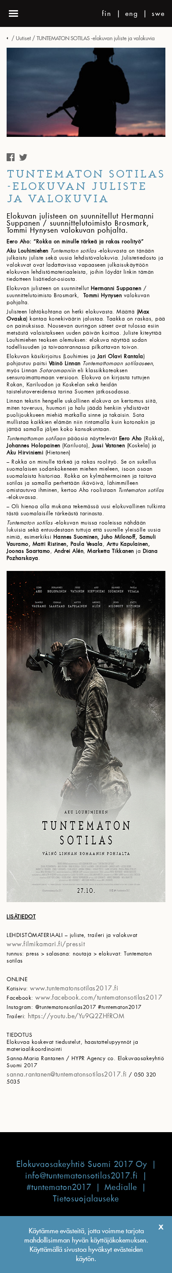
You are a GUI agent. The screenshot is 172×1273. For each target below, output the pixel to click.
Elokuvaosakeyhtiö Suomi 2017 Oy (81, 1164)
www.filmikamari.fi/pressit (46, 944)
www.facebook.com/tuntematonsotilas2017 (98, 997)
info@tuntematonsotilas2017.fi (81, 1176)
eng (131, 13)
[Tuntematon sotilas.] (8, 38)
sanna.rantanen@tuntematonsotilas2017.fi (67, 1074)
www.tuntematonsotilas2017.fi (74, 988)
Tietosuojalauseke (86, 1199)
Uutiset (23, 38)
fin (107, 13)
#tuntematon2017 (58, 1187)
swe (158, 13)
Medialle (121, 1187)
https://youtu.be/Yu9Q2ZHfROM (76, 1016)
